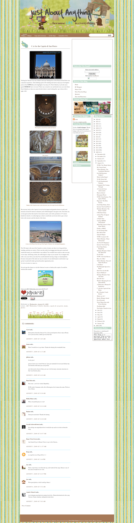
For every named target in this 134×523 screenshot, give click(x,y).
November (100, 156)
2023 (97, 121)
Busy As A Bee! (101, 259)
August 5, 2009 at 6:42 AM (36, 375)
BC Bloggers (78, 87)
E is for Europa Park (102, 230)
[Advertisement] (85, 52)
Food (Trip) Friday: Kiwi (103, 205)
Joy (27, 465)
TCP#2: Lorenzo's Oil (102, 237)
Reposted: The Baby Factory (102, 201)
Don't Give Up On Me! (103, 270)
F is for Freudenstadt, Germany (102, 182)
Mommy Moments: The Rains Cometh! (103, 209)
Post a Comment (26, 506)
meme (66, 306)
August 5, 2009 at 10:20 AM (36, 419)
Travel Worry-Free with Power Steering (103, 303)
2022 (97, 124)
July (98, 310)
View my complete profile (80, 122)
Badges (30, 36)
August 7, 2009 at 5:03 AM (36, 501)
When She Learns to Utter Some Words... (103, 225)
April (98, 317)
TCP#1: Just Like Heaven (103, 256)
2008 (97, 325)
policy (98, 331)
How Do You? (100, 278)
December (100, 154)
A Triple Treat (100, 218)
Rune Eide (29, 380)
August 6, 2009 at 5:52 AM (36, 487)
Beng (27, 452)
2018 (97, 132)
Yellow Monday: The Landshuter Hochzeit (103, 170)
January (99, 323)
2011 (97, 148)
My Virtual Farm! (101, 167)
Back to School (101, 193)
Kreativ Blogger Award (103, 298)
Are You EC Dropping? (103, 243)
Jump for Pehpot (101, 234)
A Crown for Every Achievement (102, 190)
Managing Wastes (101, 195)
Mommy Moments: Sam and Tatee (103, 275)
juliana (28, 357)
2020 (97, 128)
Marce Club (78, 89)
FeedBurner (96, 76)
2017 (97, 135)
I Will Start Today (101, 212)
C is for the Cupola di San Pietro (44, 46)
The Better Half (101, 306)
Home (23, 36)
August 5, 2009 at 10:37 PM (36, 474)
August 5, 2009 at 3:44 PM (35, 459)
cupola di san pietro (56, 306)
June (98, 312)
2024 (97, 119)
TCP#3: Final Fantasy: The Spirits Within (104, 198)
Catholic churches (43, 306)
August (99, 163)
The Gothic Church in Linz (104, 308)
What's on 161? (101, 296)
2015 (97, 139)
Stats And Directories (80, 96)
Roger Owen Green (31, 439)
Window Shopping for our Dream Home (104, 281)
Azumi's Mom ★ (31, 492)
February (99, 321)
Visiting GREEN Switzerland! (101, 221)
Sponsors (77, 94)
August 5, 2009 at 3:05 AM (36, 339)
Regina (28, 411)
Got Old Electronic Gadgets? (102, 174)
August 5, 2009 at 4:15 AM (36, 352)
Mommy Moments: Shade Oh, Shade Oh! (104, 251)
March (99, 319)
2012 (97, 145)
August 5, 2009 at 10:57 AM (36, 433)
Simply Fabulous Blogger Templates (93, 520)
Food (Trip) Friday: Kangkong (102, 247)
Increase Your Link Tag (103, 245)
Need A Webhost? (101, 273)
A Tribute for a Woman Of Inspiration (103, 285)
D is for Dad (100, 254)
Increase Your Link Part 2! (104, 207)
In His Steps (52, 36)
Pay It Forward (101, 300)
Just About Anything (37, 520)
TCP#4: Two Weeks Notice (104, 165)
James (28, 344)
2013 (97, 143)
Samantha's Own (63, 36)
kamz (76, 119)
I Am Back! (100, 264)
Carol (28, 329)
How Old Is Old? (101, 232)
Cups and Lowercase (40, 36)
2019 (97, 130)
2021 (97, 126)
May (98, 315)
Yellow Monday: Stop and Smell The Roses (104, 261)
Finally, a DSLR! (101, 228)
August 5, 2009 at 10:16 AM (36, 406)
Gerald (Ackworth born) (33, 424)
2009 (97, 152)
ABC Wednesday (31, 306)
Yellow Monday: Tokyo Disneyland (103, 239)
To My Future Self (102, 179)
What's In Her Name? (102, 177)
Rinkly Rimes (30, 399)
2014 (97, 141)
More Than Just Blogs (81, 92)
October (99, 159)
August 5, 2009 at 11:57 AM (36, 446)
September (100, 161)
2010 (97, 150)
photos (23, 308)
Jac (27, 479)
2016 (97, 137)
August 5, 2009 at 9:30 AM (36, 393)
